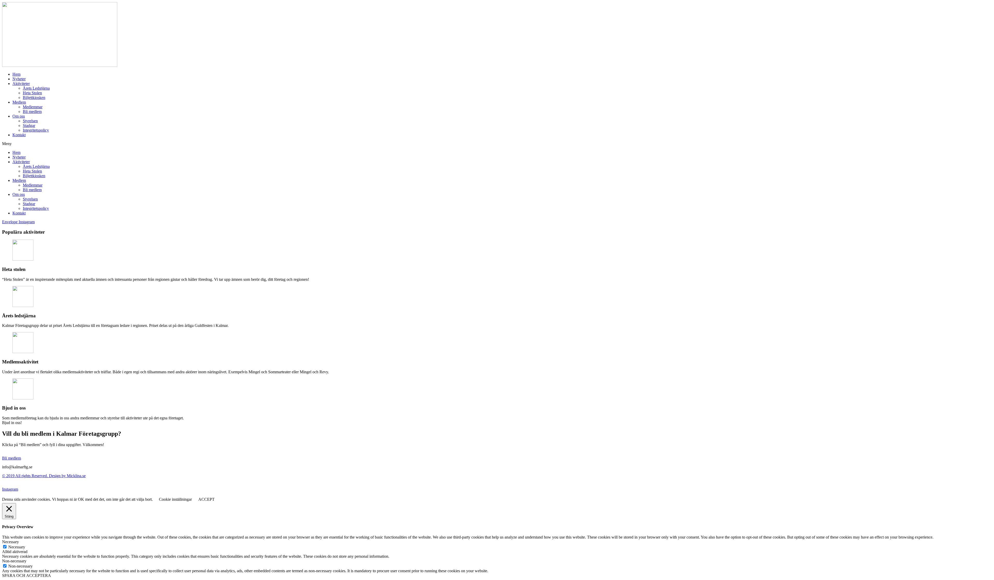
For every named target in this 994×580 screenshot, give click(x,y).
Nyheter (19, 79)
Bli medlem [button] (11, 458)
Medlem (19, 102)
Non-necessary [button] (14, 561)
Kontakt (19, 135)
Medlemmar (32, 107)
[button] (497, 143)
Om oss (18, 116)
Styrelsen (30, 121)
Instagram (10, 489)
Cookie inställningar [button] (175, 499)
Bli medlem (32, 111)
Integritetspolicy (36, 130)
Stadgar (29, 125)
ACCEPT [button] (206, 499)
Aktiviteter (21, 83)
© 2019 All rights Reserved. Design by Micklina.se (44, 476)
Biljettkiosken (34, 97)
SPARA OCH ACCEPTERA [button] (26, 575)
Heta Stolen (32, 93)
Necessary (16, 547)
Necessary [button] (10, 542)
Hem (16, 74)
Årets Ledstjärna (36, 88)
